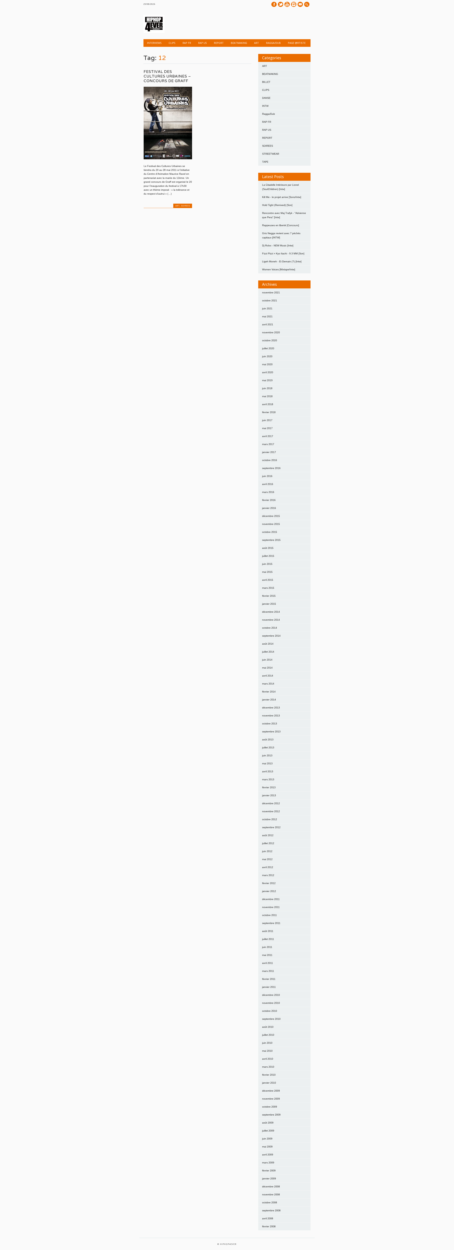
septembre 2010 (271, 1018)
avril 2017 (267, 436)
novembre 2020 (271, 332)
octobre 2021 (269, 300)
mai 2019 (267, 380)
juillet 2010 (268, 1034)
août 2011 (267, 931)
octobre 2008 (269, 1202)
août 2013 (267, 739)
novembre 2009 (271, 1098)
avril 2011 (267, 963)
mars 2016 (268, 492)
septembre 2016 (271, 468)
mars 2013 (268, 779)
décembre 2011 (271, 899)
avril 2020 (267, 372)
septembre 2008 (271, 1210)
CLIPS (172, 43)
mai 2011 (267, 955)
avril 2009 (267, 1154)
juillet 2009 (268, 1130)
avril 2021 (267, 324)
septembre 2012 (271, 827)
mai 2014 (267, 667)
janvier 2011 (269, 987)
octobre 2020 (269, 340)
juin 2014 (267, 659)
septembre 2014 (271, 635)
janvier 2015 (269, 603)
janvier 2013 (269, 795)
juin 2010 (267, 1042)
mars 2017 (268, 444)
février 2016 (269, 500)
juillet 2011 (268, 939)
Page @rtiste (297, 43)
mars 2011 (268, 971)
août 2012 (267, 835)
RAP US (202, 43)
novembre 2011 (271, 907)
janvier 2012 (269, 891)
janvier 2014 (269, 699)
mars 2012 (268, 875)
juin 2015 (267, 563)
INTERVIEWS (154, 43)
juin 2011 (267, 947)
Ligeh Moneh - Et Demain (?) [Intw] (281, 261)
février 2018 (269, 412)
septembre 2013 (271, 731)
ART (256, 43)
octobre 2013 (269, 723)
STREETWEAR (270, 153)
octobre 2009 (269, 1106)
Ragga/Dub (273, 43)
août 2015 (267, 548)
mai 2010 (267, 1050)
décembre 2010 (271, 995)
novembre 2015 (271, 524)
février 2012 (269, 883)
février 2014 (269, 691)
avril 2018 (267, 404)
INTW (265, 105)
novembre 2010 (271, 1002)
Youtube (287, 4)
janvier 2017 (269, 452)
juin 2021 (267, 308)
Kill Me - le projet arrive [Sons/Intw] (281, 197)
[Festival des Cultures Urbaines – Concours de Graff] (168, 158)
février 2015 (269, 595)
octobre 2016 (269, 460)
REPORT (219, 43)
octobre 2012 (269, 819)
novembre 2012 (271, 811)
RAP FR (186, 43)
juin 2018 (267, 388)
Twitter (280, 4)
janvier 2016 (269, 508)
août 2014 (267, 643)
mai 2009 (267, 1146)
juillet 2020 (268, 348)
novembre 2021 (271, 292)
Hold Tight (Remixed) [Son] (277, 205)
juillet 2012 (268, 843)
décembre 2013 (271, 707)
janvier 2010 (269, 1082)
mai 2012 (267, 859)
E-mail (300, 4)
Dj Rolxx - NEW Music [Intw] (277, 245)
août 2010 (267, 1026)
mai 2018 (267, 396)
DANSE (266, 97)
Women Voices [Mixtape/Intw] (278, 269)
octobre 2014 (269, 627)
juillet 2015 (268, 555)
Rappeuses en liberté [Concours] (280, 225)
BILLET (266, 82)
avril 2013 (267, 771)
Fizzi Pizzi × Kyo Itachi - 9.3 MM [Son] (283, 253)
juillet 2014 (268, 651)
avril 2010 (267, 1058)
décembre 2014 (271, 611)
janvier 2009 (269, 1178)
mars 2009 (268, 1162)
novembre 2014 (271, 619)
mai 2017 (267, 428)
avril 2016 (267, 484)
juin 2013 (267, 755)
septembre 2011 (271, 923)
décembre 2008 (271, 1186)
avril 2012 (267, 867)
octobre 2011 (269, 915)
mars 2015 (268, 587)
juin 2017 (267, 420)
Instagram (293, 4)
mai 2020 (267, 364)
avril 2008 (267, 1218)
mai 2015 (267, 571)
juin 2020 (267, 356)
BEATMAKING (239, 43)
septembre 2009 (271, 1114)
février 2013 (269, 787)
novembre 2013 (271, 715)
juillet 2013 (268, 747)
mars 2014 (268, 683)
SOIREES (185, 205)
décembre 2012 (271, 803)
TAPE (265, 161)
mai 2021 (267, 316)
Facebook (274, 4)
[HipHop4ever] (153, 32)
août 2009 (267, 1122)
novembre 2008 (271, 1194)
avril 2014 (267, 675)
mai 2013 (267, 763)
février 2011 (268, 979)
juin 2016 (267, 476)
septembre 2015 (271, 540)
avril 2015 (267, 579)
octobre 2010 (269, 1010)
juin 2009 (267, 1138)
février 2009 (269, 1170)
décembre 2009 (271, 1090)
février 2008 (269, 1226)
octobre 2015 (269, 532)
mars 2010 (268, 1066)
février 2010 (269, 1074)
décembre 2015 (271, 516)
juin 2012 (267, 851)
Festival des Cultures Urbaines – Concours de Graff (167, 76)
